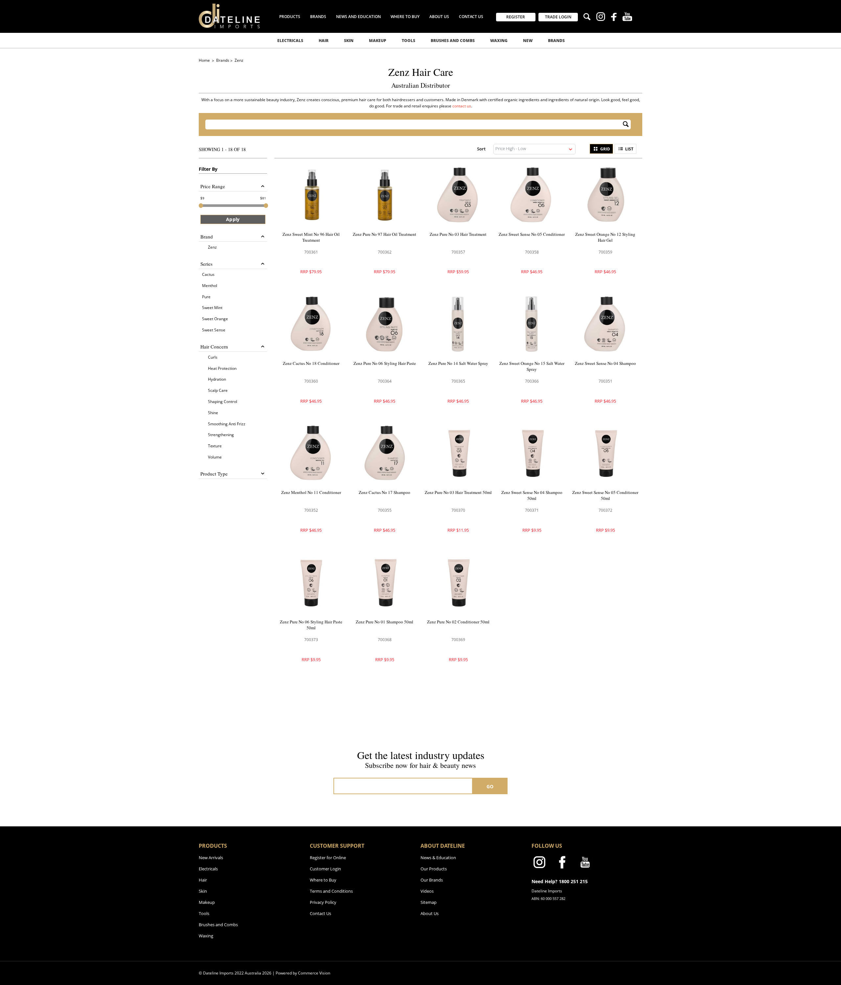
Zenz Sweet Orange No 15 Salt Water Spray (531, 366)
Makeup (377, 40)
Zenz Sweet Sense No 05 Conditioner (532, 234)
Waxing (499, 40)
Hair (324, 40)
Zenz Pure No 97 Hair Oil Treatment (384, 234)
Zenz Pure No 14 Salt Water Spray (458, 363)
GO (490, 786)
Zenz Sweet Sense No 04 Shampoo (605, 363)
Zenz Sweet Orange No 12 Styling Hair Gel (605, 237)
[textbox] (414, 124)
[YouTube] (627, 17)
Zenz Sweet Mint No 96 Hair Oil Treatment (311, 237)
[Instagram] (600, 17)
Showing (222, 149)
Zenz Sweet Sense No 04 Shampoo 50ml (531, 495)
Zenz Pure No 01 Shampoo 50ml (384, 622)
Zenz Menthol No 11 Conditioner (311, 492)
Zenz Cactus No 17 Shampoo (384, 492)
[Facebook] (614, 18)
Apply (232, 219)
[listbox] (534, 149)
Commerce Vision (314, 973)
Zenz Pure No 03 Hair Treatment (458, 234)
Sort (481, 148)
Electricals (290, 40)
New (528, 40)
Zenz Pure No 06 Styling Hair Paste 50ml (311, 625)
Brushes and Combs (453, 40)
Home (205, 60)
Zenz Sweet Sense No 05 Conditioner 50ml (605, 495)
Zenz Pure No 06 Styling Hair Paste (384, 363)
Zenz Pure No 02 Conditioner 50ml (458, 622)
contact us (461, 106)
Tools (408, 40)
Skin (348, 40)
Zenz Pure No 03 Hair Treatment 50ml (458, 492)
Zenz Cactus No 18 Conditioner (311, 363)
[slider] (201, 205)
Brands (556, 40)
